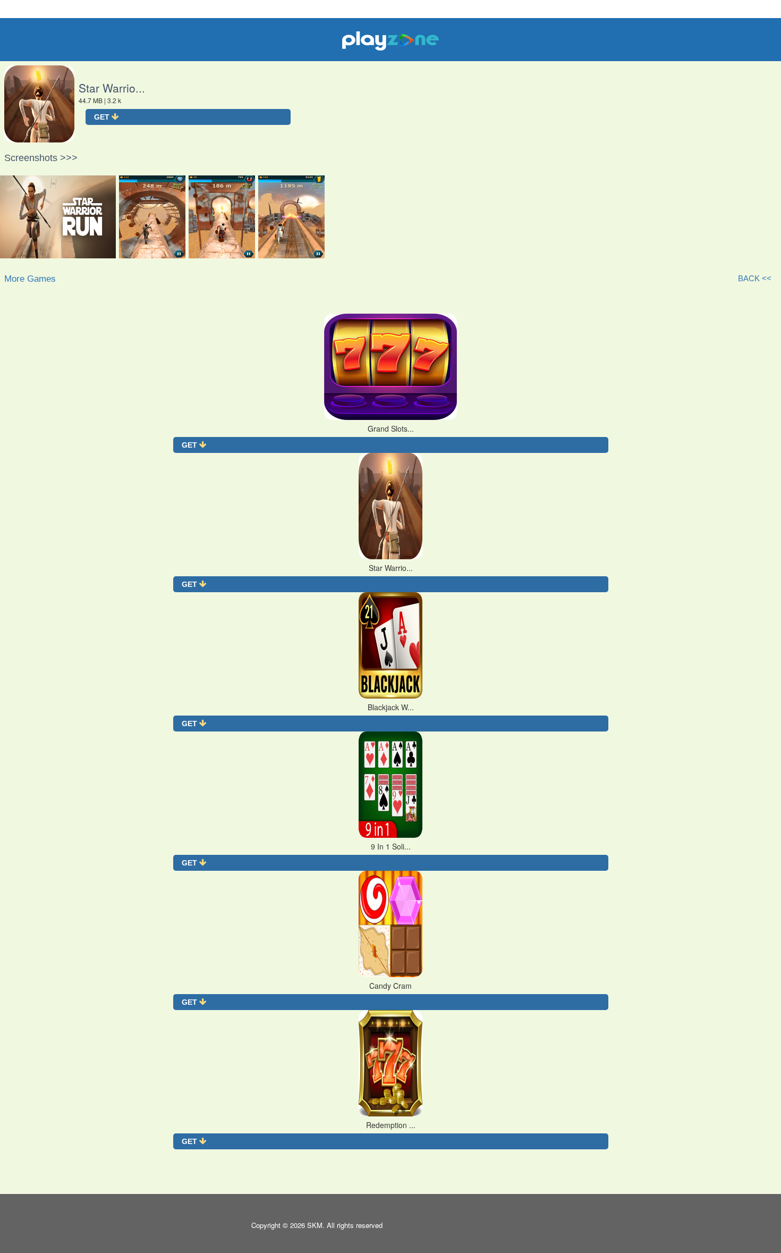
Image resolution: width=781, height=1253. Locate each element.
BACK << (754, 278)
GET (103, 117)
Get (190, 445)
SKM (314, 1225)
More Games (30, 279)
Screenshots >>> (41, 158)
